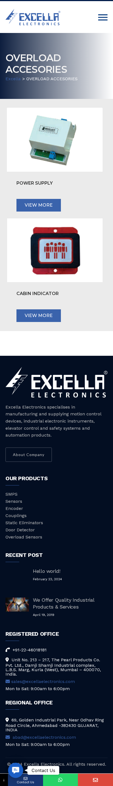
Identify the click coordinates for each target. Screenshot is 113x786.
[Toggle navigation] (103, 17)
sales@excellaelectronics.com (43, 681)
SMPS (11, 494)
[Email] (95, 780)
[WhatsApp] (60, 780)
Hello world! (46, 571)
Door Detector (20, 529)
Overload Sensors (23, 537)
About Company (28, 454)
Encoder (14, 508)
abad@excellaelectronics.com (43, 737)
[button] (16, 770)
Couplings (16, 515)
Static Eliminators (24, 522)
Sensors (13, 501)
